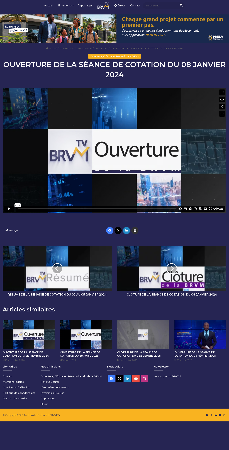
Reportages (85, 5)
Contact (135, 5)
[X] (118, 230)
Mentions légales (13, 381)
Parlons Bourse (50, 381)
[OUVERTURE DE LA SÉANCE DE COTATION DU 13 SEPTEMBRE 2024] (29, 334)
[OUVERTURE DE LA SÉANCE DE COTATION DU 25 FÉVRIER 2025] (200, 334)
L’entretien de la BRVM (55, 387)
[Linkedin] (126, 230)
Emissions (64, 5)
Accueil (48, 5)
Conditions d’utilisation (16, 387)
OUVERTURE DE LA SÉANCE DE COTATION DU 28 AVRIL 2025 (80, 354)
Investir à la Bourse (52, 392)
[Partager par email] (134, 230)
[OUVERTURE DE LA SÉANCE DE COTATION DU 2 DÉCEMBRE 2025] (143, 334)
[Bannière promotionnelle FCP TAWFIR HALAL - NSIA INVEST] (114, 28)
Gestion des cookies (15, 398)
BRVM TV (55, 415)
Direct (121, 5)
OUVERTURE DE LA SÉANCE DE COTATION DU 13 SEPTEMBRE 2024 (26, 354)
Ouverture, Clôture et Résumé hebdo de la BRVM (71, 376)
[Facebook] (109, 230)
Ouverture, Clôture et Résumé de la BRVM (83, 48)
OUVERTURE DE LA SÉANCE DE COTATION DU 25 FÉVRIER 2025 (195, 354)
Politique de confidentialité (19, 392)
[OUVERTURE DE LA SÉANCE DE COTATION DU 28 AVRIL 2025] (86, 334)
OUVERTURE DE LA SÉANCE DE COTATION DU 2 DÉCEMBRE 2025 (139, 354)
